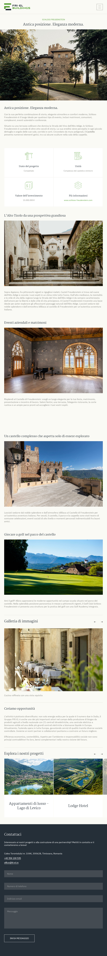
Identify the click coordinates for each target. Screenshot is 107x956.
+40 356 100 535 (12, 858)
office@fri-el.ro (11, 863)
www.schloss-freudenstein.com (78, 200)
